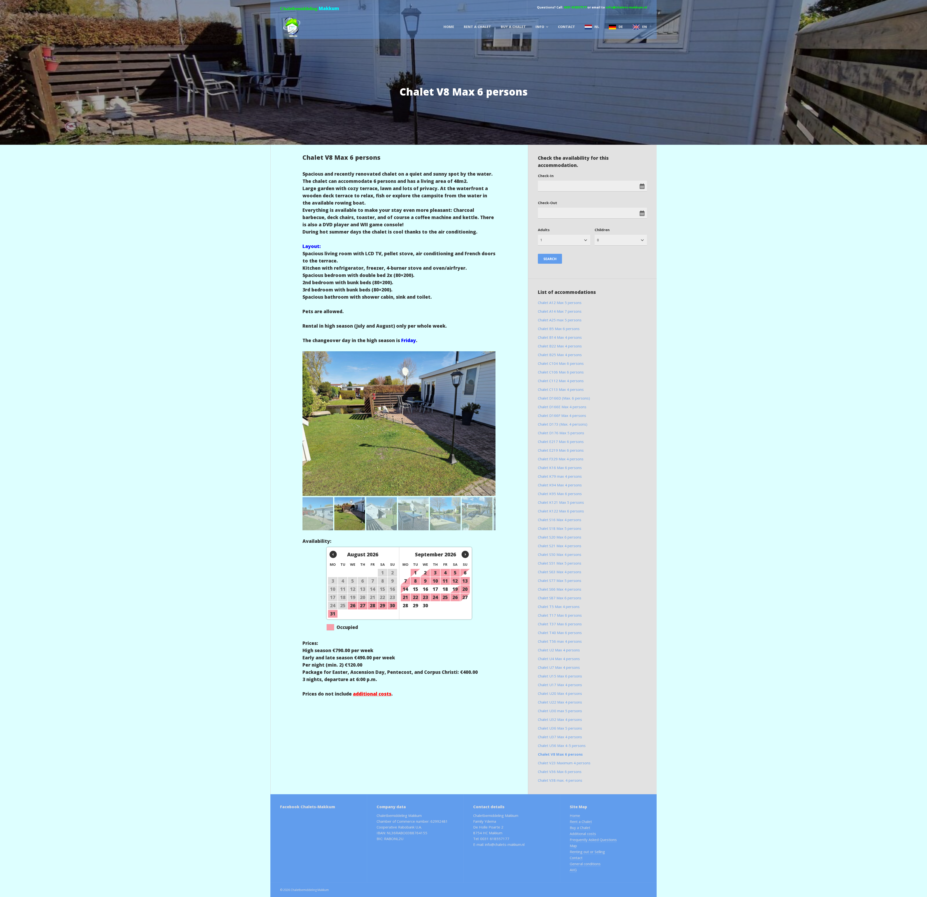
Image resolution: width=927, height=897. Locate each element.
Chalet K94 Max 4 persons (560, 485)
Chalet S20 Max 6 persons (559, 537)
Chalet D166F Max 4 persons (562, 415)
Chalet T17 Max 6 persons (560, 615)
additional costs (372, 694)
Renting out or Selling (587, 851)
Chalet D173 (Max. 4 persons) (562, 424)
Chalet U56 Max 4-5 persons (562, 745)
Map (573, 845)
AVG (573, 869)
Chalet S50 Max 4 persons (559, 554)
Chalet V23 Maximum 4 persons (564, 762)
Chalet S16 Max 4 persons (559, 519)
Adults (544, 229)
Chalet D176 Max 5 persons (561, 432)
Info (539, 26)
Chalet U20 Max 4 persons (560, 693)
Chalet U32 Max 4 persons (560, 719)
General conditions (585, 863)
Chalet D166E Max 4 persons (562, 406)
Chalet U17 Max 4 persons (560, 684)
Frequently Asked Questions (593, 839)
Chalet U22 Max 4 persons (560, 702)
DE (620, 26)
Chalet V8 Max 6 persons (560, 754)
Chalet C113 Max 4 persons (561, 389)
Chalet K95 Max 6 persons (560, 493)
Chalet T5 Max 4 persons (559, 606)
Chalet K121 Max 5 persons (561, 502)
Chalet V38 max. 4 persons (560, 780)
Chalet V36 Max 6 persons (560, 771)
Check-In (546, 175)
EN (644, 26)
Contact (566, 26)
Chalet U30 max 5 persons (560, 710)
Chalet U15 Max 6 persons (560, 676)
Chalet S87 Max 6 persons (559, 597)
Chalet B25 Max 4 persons (560, 354)
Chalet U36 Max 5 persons (560, 728)
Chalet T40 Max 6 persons (560, 632)
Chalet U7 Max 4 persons (559, 667)
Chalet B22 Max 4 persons (560, 346)
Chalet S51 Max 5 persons (559, 563)
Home (448, 26)
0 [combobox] (598, 240)
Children (602, 229)
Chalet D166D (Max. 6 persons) (564, 398)
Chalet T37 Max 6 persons (560, 623)
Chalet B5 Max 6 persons (559, 328)
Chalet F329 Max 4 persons (560, 458)
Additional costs (583, 833)
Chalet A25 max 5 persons (560, 319)
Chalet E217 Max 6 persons (561, 441)
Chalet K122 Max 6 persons (561, 511)
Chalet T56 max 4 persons (560, 641)
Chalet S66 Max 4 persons (559, 589)
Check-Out (547, 202)
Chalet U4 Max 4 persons (559, 658)
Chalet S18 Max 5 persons (559, 528)
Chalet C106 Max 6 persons (561, 372)
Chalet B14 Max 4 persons (560, 337)
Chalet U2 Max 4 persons (559, 650)
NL (596, 26)
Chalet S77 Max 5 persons (559, 580)
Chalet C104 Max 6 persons (561, 363)
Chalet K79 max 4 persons (560, 476)
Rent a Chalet (477, 26)
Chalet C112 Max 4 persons (561, 380)
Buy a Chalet (513, 26)
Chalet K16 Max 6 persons (560, 467)
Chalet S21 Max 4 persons (559, 545)
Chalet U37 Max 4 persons (560, 736)
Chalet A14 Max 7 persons (560, 311)
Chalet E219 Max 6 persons (561, 450)
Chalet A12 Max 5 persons (560, 302)
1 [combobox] (541, 240)
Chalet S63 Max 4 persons (559, 571)
